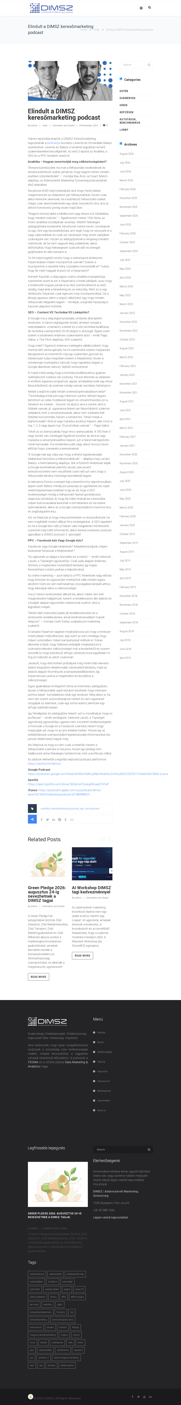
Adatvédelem (103, 1100)
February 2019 (128, 587)
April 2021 (125, 419)
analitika (45, 808)
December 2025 (128, 198)
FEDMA (33, 1062)
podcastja (53, 143)
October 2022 (127, 339)
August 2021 (127, 401)
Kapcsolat (102, 1071)
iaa (72, 1312)
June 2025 (125, 224)
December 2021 (128, 383)
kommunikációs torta (62, 1319)
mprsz (76, 1335)
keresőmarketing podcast (65, 808)
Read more (38, 976)
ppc (82, 808)
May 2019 (125, 569)
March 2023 (126, 304)
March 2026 (126, 180)
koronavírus (36, 1327)
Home (83, 29)
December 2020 (128, 454)
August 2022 (127, 348)
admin (34, 125)
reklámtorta (63, 1350)
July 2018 (125, 640)
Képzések (127, 112)
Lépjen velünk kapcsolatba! (110, 1217)
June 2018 (125, 649)
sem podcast (92, 808)
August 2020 (127, 472)
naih (70, 1342)
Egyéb (124, 91)
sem (32, 1365)
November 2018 (129, 604)
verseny (51, 1365)
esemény (47, 1304)
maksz (64, 1335)
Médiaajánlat (104, 1091)
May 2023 (125, 295)
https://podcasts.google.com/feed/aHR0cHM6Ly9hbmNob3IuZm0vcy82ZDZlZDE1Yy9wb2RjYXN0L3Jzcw (98, 774)
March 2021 (126, 428)
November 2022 (129, 330)
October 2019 (127, 534)
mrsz (32, 1342)
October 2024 (127, 242)
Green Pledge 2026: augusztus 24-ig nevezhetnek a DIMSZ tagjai (47, 894)
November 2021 (129, 392)
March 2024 (126, 286)
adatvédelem (36, 1281)
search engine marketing (66, 1357)
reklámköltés (45, 1350)
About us (101, 1110)
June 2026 (125, 171)
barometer (67, 1281)
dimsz (53, 1297)
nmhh (80, 1342)
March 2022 (126, 357)
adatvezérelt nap (75, 1274)
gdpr (59, 1304)
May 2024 (125, 268)
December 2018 (128, 596)
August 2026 (127, 153)
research (78, 1350)
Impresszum (103, 1081)
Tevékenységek (104, 1052)
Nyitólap (101, 1032)
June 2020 (125, 489)
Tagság (101, 1061)
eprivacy (34, 1304)
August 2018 (127, 631)
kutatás (63, 1327)
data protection (37, 1297)
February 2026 (128, 189)
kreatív (50, 1327)
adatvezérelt (55, 1274)
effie (64, 1297)
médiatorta (57, 1342)
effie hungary (77, 1297)
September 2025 (129, 215)
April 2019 (125, 578)
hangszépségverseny (40, 1312)
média (43, 1342)
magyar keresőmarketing (43, 1335)
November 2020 (129, 463)
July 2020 (125, 481)
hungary (61, 1312)
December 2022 (128, 321)
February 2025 (128, 233)
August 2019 (127, 551)
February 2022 (128, 366)
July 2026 (125, 162)
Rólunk (100, 1042)
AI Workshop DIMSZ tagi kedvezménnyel (91, 889)
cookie (67, 1289)
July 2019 (125, 560)
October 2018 (127, 613)
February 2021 (128, 436)
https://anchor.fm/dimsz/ (44, 763)
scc (31, 1357)
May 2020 (125, 498)
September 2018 (129, 622)
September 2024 (129, 251)
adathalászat (37, 1274)
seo (41, 1365)
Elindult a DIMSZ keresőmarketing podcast (64, 114)
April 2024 (125, 277)
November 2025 (129, 206)
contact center (52, 1289)
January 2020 (127, 525)
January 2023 (127, 313)
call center (35, 1289)
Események (128, 98)
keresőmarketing (38, 1319)
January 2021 (127, 445)
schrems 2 (43, 1357)
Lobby (124, 129)
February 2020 (128, 516)
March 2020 (126, 507)
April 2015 (125, 657)
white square (67, 1365)
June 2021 (125, 410)
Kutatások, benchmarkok (130, 121)
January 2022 (127, 374)
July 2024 (125, 260)
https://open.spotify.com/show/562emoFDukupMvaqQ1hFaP (68, 784)
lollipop (75, 1327)
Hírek (97, 29)
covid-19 (79, 1289)
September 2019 (129, 542)
